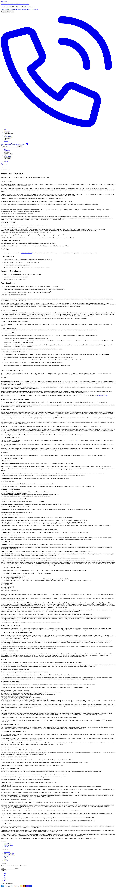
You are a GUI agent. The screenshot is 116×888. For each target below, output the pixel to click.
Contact (6, 141)
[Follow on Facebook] (5, 876)
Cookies (6, 860)
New (5, 129)
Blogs (5, 859)
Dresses (7, 132)
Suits (5, 135)
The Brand (7, 138)
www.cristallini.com (26, 253)
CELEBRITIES (8, 136)
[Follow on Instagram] (5, 874)
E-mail (17, 868)
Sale (5, 139)
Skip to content (4, 1)
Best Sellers (7, 131)
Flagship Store (7, 843)
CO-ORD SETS (9, 134)
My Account (7, 852)
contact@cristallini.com (101, 395)
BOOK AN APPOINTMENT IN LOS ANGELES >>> (15, 4)
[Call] (58, 127)
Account (4, 164)
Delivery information (9, 853)
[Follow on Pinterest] (5, 880)
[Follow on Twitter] (5, 878)
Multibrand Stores (8, 845)
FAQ (5, 857)
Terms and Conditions (9, 854)
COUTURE (76, 440)
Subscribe (3, 870)
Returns (6, 856)
